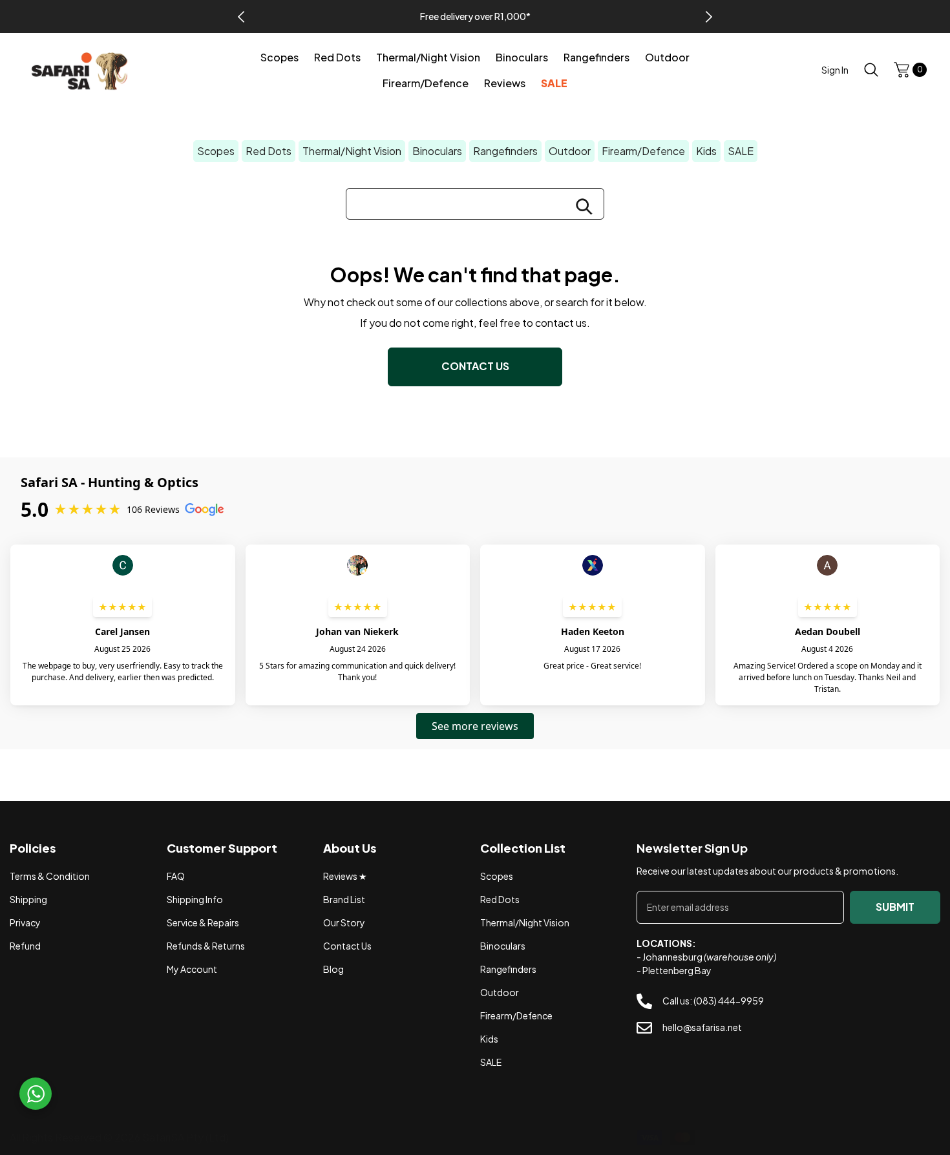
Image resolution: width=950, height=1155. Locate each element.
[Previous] (241, 17)
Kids (706, 151)
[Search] (871, 69)
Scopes (216, 151)
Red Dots (268, 151)
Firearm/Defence (643, 151)
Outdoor (570, 151)
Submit (895, 906)
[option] (475, 16)
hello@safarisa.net (702, 1027)
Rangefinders (505, 151)
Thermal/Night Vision (351, 151)
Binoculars (437, 151)
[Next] (709, 17)
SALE (741, 151)
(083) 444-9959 (728, 1001)
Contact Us (475, 366)
